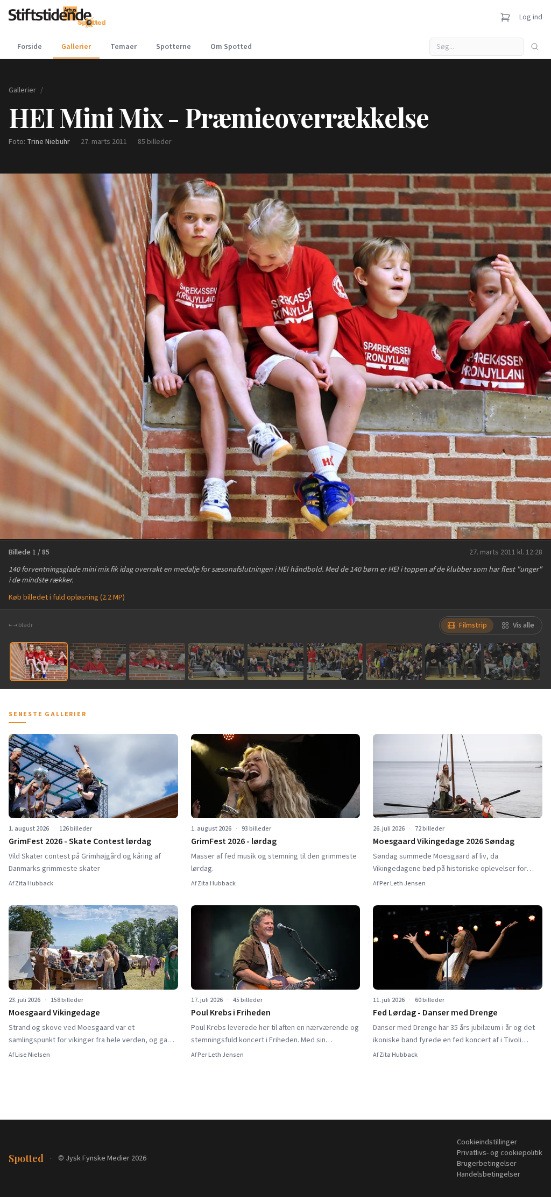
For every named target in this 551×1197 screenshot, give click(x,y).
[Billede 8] (453, 661)
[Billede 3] (157, 661)
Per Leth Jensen (402, 883)
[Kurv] (505, 17)
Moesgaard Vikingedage (54, 1013)
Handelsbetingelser (488, 1174)
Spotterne (173, 46)
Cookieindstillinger (487, 1142)
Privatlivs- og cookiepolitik (499, 1153)
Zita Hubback (34, 883)
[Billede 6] (335, 661)
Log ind (530, 17)
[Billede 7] (394, 661)
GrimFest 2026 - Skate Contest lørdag (80, 841)
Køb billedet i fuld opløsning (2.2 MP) (67, 597)
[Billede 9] (512, 661)
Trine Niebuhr (48, 141)
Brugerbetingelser (487, 1163)
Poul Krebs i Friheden (231, 1013)
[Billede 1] (39, 661)
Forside (29, 46)
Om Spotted (231, 46)
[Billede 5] (275, 661)
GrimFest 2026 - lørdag (234, 841)
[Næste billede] (529, 356)
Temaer (123, 46)
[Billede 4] (216, 661)
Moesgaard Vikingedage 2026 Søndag (443, 841)
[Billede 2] (98, 661)
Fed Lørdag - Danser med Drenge (435, 1013)
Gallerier (76, 46)
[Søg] (534, 46)
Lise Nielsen (32, 1054)
